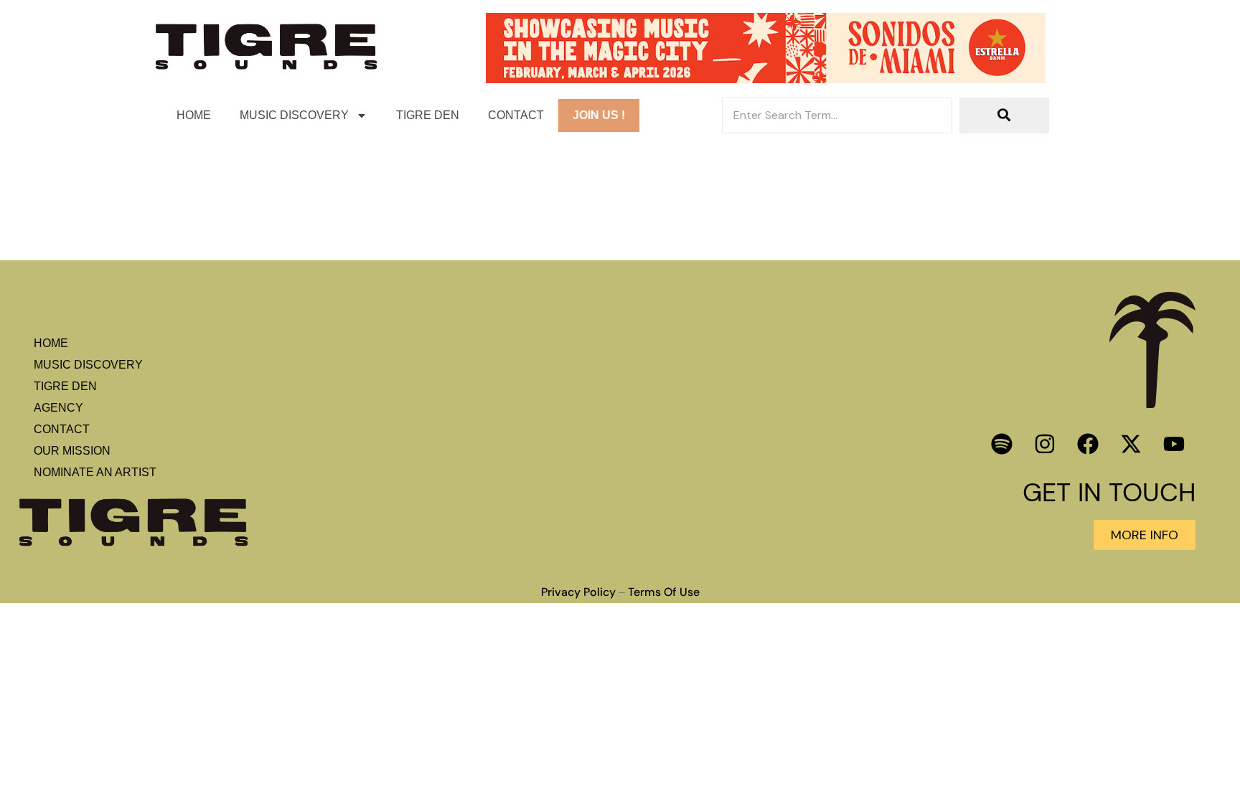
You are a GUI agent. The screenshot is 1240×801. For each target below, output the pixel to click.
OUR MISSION (72, 451)
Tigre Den (427, 115)
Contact (516, 115)
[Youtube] (1174, 443)
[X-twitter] (1130, 443)
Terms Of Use (664, 592)
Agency (58, 408)
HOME (194, 115)
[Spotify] (1001, 443)
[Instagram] (1044, 443)
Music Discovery (294, 115)
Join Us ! (599, 115)
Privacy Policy (578, 592)
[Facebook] (1087, 443)
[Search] (1004, 115)
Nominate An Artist (95, 472)
